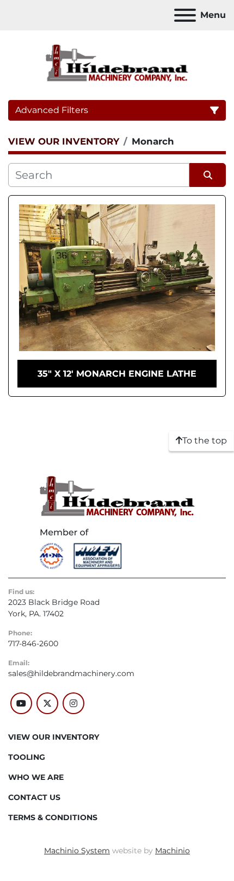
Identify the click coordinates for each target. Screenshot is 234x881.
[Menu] (185, 15)
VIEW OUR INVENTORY (53, 737)
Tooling (26, 757)
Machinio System (77, 850)
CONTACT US (34, 797)
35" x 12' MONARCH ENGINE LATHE (117, 373)
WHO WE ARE (36, 777)
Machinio (172, 850)
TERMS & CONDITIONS (52, 817)
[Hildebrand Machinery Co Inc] (117, 496)
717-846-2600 (33, 643)
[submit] (207, 175)
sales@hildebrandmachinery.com (71, 673)
